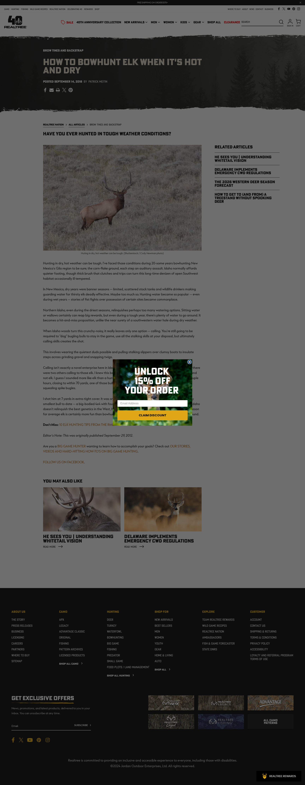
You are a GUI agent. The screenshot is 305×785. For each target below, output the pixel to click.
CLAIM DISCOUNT (152, 415)
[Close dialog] (189, 362)
